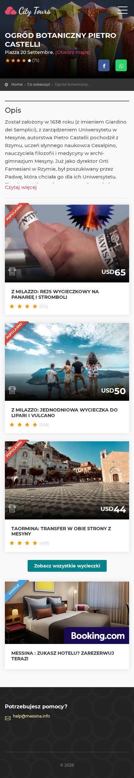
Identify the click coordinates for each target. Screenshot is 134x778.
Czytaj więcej (21, 187)
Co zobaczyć (38, 84)
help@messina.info (31, 716)
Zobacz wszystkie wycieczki (67, 566)
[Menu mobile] (122, 11)
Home (17, 84)
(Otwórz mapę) (73, 52)
